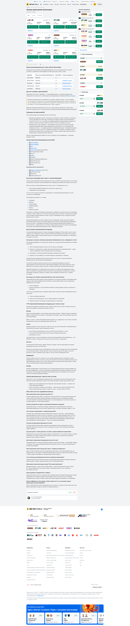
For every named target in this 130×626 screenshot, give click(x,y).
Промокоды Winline (51, 567)
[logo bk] (82, 61)
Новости (69, 4)
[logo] (32, 4)
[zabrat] (99, 98)
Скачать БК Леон (68, 572)
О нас (28, 565)
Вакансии (29, 552)
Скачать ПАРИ (34, 150)
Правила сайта (30, 560)
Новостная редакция (31, 557)
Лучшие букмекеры (69, 555)
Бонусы (51, 4)
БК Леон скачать (67, 88)
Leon (31, 146)
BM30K (81, 98)
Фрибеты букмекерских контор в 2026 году (55, 555)
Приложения (83, 4)
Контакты (29, 550)
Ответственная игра (31, 579)
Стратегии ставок (50, 577)
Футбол (81, 552)
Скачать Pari (67, 562)
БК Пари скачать (67, 83)
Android (40, 15)
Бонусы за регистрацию (51, 560)
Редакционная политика (32, 574)
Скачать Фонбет (68, 570)
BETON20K (82, 106)
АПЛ (81, 565)
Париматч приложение (35, 170)
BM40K (81, 113)
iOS (34, 15)
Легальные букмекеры (69, 552)
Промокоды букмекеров (52, 550)
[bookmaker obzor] (94, 14)
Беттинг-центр (49, 574)
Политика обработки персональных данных (36, 567)
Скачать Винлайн (34, 144)
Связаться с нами (97, 587)
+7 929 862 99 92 (40, 595)
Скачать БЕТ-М (68, 577)
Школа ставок (68, 560)
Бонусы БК (49, 552)
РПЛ (80, 562)
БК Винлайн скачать (67, 86)
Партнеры (29, 577)
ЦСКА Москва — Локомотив (51, 1)
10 (40, 64)
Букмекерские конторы (70, 550)
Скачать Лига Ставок (69, 574)
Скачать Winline (68, 565)
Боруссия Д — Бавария (64, 1)
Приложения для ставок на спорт (72, 557)
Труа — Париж (76, 1)
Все (28, 15)
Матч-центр (63, 4)
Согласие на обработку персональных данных (36, 570)
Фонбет (32, 155)
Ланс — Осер (38, 1)
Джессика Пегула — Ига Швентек (88, 1)
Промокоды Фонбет (51, 570)
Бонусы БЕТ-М (49, 565)
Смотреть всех (83, 50)
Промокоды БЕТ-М (50, 572)
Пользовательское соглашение (33, 572)
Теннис (81, 557)
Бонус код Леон (50, 562)
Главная (28, 7)
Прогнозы (57, 4)
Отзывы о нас (30, 555)
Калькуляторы (75, 4)
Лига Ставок (33, 148)
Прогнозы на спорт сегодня (85, 550)
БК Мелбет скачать (67, 80)
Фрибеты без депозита (51, 557)
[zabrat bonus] (99, 61)
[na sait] (99, 14)
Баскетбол (82, 560)
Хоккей (81, 555)
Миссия (28, 562)
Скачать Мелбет (34, 142)
